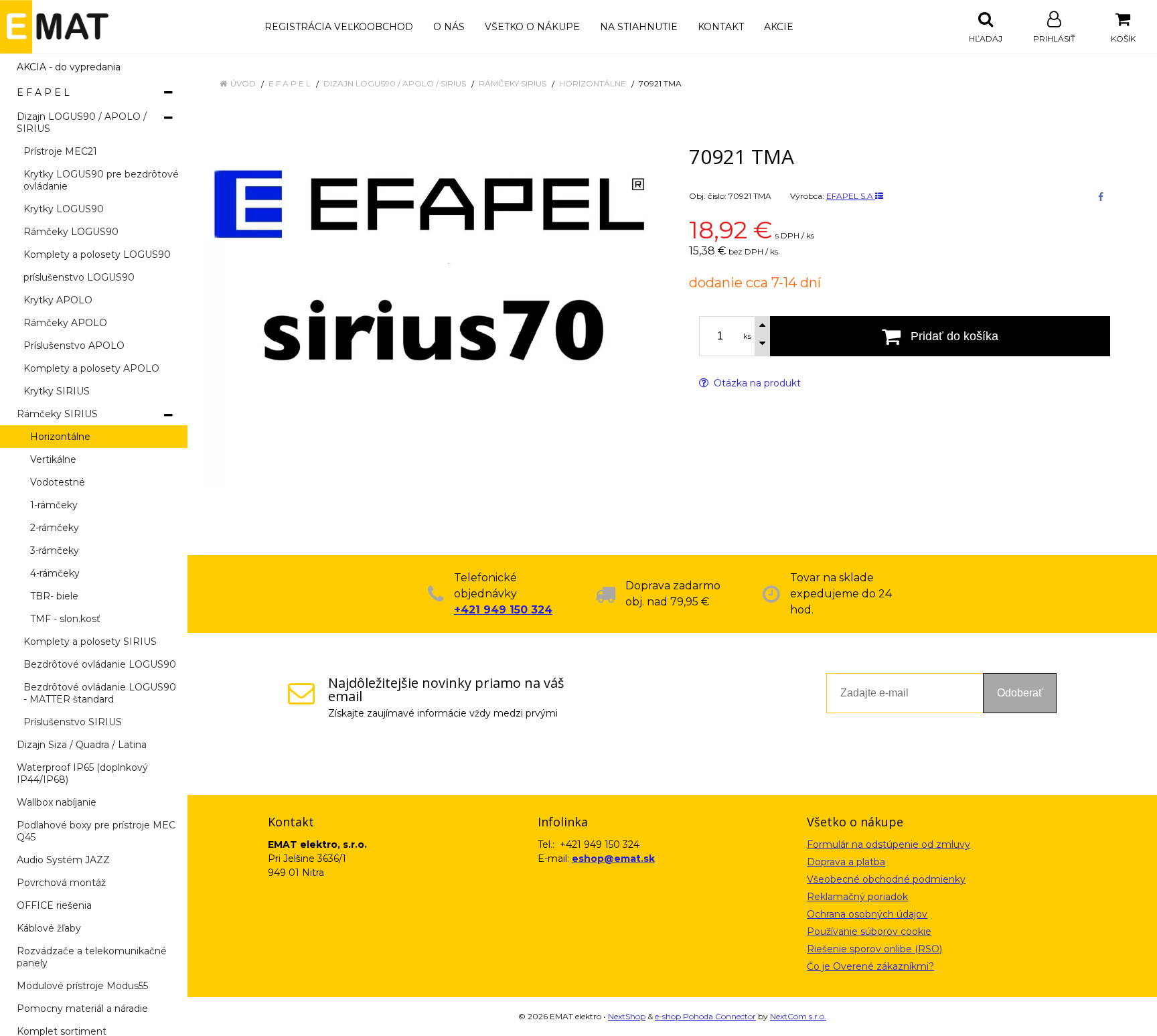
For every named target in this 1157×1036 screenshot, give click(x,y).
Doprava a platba (846, 862)
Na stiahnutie (639, 27)
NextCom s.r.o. (798, 1016)
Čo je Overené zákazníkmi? (870, 966)
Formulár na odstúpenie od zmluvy (888, 844)
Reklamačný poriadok (857, 897)
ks (747, 336)
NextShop (626, 1016)
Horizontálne (592, 83)
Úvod (243, 83)
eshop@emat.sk (613, 859)
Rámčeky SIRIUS (512, 83)
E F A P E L (289, 83)
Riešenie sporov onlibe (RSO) (874, 949)
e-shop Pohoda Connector (705, 1016)
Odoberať (1020, 692)
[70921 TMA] (431, 314)
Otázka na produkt (756, 383)
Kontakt (721, 27)
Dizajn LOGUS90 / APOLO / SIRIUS (394, 83)
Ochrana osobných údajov (867, 914)
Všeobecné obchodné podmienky (886, 879)
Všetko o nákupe (532, 27)
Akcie (778, 27)
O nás (449, 27)
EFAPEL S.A (850, 196)
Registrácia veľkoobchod (338, 27)
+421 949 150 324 (503, 609)
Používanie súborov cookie (869, 932)
